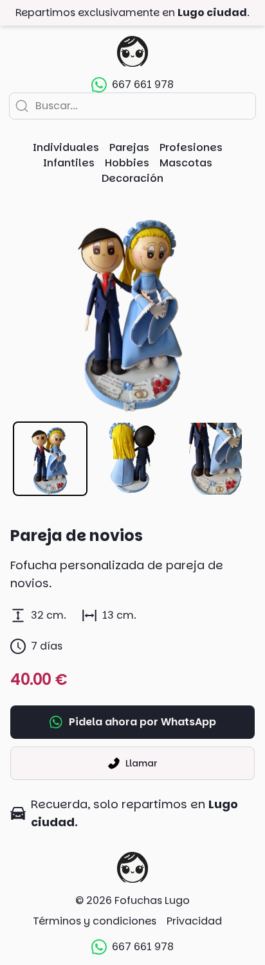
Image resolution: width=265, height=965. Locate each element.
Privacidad (194, 921)
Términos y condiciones (94, 921)
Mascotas (186, 162)
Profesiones (191, 147)
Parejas (129, 147)
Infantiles (69, 162)
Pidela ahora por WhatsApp (142, 721)
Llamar (141, 763)
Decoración (132, 178)
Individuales (66, 147)
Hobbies (127, 162)
